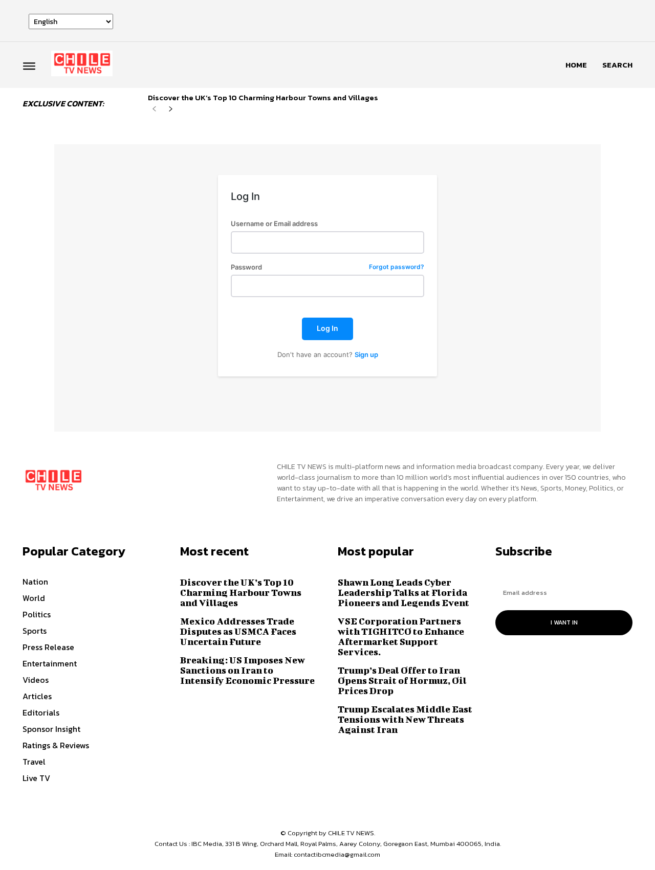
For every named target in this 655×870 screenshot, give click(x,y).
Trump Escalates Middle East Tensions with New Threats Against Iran (405, 719)
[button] (617, 65)
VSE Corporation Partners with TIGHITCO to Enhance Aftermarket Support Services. (401, 636)
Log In (327, 328)
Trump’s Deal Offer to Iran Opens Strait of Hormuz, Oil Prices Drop (402, 680)
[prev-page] (154, 109)
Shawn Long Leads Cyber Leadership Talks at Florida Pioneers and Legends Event (403, 592)
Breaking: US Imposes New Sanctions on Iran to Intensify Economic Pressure (247, 670)
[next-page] (170, 109)
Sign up (366, 354)
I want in (564, 622)
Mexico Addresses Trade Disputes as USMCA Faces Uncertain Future (238, 631)
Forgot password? (396, 267)
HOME (576, 65)
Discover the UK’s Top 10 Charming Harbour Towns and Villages (263, 97)
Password (327, 267)
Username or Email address (274, 223)
